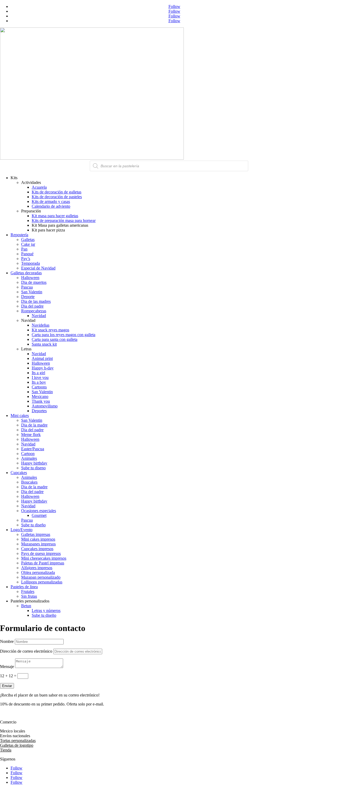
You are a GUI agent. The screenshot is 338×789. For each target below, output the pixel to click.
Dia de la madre (34, 425)
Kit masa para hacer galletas (55, 216)
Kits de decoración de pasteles (57, 196)
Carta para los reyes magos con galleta (63, 334)
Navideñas (40, 325)
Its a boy (39, 382)
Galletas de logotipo (16, 745)
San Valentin (31, 292)
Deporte (28, 296)
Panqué (27, 254)
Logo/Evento (21, 529)
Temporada (30, 263)
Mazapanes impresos (38, 544)
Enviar (7, 686)
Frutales (27, 591)
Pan (24, 249)
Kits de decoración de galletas (56, 192)
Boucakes (29, 482)
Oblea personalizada (38, 572)
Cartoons (39, 387)
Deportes (39, 411)
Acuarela (39, 187)
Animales (29, 458)
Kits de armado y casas (51, 201)
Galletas (28, 239)
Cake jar (28, 244)
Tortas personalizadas (18, 740)
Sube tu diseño (33, 525)
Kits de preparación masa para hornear (64, 220)
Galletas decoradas (26, 273)
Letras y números (46, 610)
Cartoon (28, 453)
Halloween (30, 277)
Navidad (39, 315)
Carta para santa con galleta (54, 339)
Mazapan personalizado (40, 577)
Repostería (19, 235)
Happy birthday (34, 463)
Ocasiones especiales (38, 510)
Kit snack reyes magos (50, 330)
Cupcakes (19, 472)
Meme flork (31, 434)
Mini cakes (20, 415)
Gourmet (39, 515)
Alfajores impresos (36, 567)
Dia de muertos (33, 282)
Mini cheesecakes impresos (43, 558)
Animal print (42, 358)
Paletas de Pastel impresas (42, 563)
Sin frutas (29, 596)
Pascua (27, 287)
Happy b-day (43, 368)
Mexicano (40, 396)
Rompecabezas (33, 311)
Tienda (5, 750)
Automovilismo (45, 406)
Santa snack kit (44, 344)
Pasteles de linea (24, 586)
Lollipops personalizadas (41, 582)
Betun (26, 606)
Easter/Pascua (32, 449)
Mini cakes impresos (38, 539)
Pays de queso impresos (41, 553)
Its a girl (38, 372)
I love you (40, 377)
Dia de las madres (36, 301)
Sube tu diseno (33, 468)
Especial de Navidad (38, 268)
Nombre (7, 641)
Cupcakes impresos (37, 548)
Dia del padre (32, 306)
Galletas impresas (35, 534)
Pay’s (25, 258)
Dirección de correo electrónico (26, 651)
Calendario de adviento (51, 206)
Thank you (41, 401)
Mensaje (7, 666)
